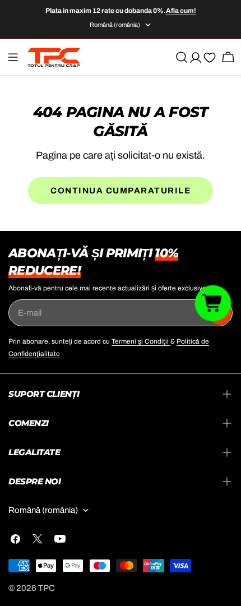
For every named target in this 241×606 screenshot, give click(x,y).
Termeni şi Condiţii (141, 341)
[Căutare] (181, 57)
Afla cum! (181, 11)
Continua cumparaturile (120, 190)
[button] (213, 303)
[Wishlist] (209, 59)
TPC (46, 588)
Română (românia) (115, 24)
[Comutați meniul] (13, 57)
